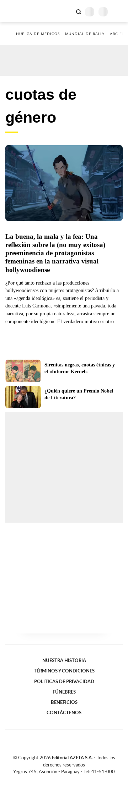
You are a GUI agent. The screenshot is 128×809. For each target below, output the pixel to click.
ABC (18, 11)
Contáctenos (64, 713)
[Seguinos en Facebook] (54, 780)
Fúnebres (64, 692)
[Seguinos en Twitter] (61, 780)
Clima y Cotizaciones (66, 11)
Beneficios (64, 702)
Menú (118, 11)
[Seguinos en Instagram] (76, 780)
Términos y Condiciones (64, 671)
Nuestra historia (64, 660)
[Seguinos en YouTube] (68, 780)
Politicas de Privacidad (64, 682)
